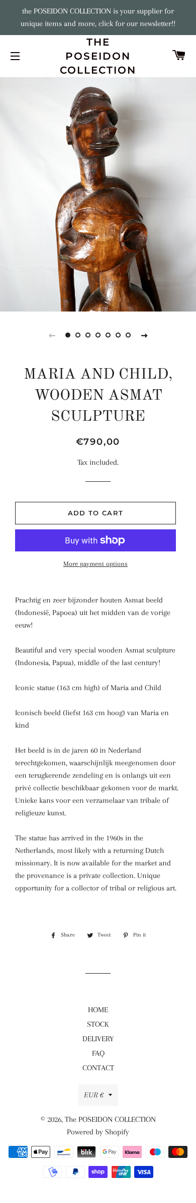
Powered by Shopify (98, 1131)
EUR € (94, 1094)
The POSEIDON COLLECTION (98, 56)
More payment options (95, 563)
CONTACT (98, 1067)
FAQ (98, 1053)
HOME (98, 1009)
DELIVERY (98, 1038)
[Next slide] (144, 335)
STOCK (98, 1024)
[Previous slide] (52, 335)
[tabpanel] (98, 193)
